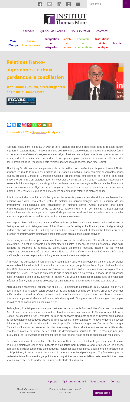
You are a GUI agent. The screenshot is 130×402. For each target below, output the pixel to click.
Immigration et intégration (51, 43)
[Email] (44, 125)
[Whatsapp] (34, 125)
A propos (28, 31)
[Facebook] (9, 125)
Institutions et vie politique (102, 43)
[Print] (39, 125)
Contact (101, 31)
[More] (49, 125)
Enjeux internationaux (31, 43)
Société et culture (67, 43)
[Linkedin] (19, 125)
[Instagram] (24, 125)
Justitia (117, 43)
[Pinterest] (29, 125)
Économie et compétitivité (83, 43)
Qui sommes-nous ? (52, 31)
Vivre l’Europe (13, 43)
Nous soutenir (80, 31)
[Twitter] (14, 125)
